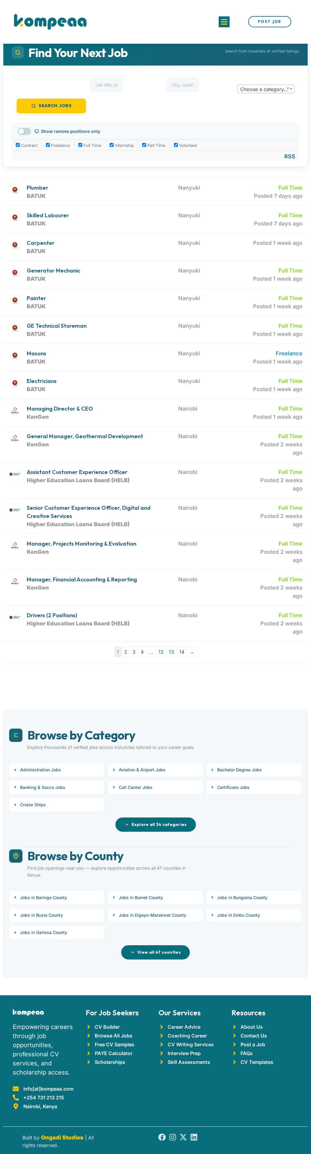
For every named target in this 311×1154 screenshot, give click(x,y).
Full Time (91, 145)
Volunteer (187, 145)
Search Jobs (55, 105)
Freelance (60, 145)
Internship (124, 145)
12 (161, 652)
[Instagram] (172, 1137)
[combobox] (266, 89)
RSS (289, 156)
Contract (28, 145)
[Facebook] (162, 1137)
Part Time (156, 145)
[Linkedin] (194, 1137)
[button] (224, 21)
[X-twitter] (183, 1137)
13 (171, 652)
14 (181, 652)
